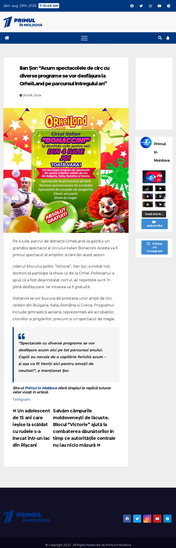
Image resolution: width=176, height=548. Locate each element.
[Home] (6, 38)
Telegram (21, 399)
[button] (160, 38)
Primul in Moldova (41, 388)
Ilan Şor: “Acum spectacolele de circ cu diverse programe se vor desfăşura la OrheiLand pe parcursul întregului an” (64, 76)
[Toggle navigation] (84, 38)
